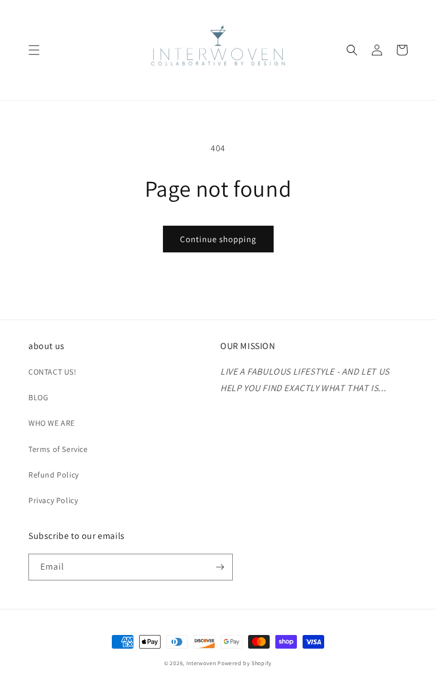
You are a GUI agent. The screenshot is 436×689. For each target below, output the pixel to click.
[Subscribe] (219, 567)
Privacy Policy (53, 500)
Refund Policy (53, 475)
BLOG (38, 397)
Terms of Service (58, 449)
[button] (34, 50)
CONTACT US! (52, 372)
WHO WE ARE (51, 423)
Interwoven (202, 663)
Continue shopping (218, 239)
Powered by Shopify (244, 663)
